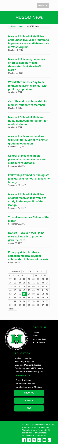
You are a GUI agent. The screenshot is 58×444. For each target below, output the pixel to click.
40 (33, 286)
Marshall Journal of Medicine (29, 387)
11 (22, 275)
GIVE (29, 408)
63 (15, 298)
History (36, 332)
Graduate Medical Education (28, 365)
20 (24, 279)
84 (29, 305)
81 (15, 305)
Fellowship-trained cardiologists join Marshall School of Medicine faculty (29, 179)
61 (47, 294)
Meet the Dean (40, 339)
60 (43, 294)
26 (10, 283)
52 (47, 290)
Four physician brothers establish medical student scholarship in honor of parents (28, 256)
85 (33, 305)
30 (29, 283)
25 (47, 279)
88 (47, 305)
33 (43, 283)
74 (24, 301)
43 (47, 286)
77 (38, 301)
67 (33, 298)
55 (20, 294)
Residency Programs (24, 361)
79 (47, 301)
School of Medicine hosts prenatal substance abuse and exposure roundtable (27, 159)
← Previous (15, 272)
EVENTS (29, 400)
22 (33, 279)
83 (24, 305)
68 (38, 298)
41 (38, 286)
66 (29, 298)
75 (29, 301)
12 (27, 275)
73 (20, 301)
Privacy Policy (40, 433)
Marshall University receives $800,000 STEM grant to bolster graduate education (28, 140)
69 (43, 298)
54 (15, 294)
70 (47, 298)
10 (18, 275)
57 (29, 294)
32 (38, 283)
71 (10, 301)
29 (24, 283)
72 (15, 301)
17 (10, 279)
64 (20, 298)
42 (43, 286)
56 (24, 294)
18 (15, 279)
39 (29, 286)
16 (45, 275)
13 (31, 275)
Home (12, 26)
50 (38, 290)
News (21, 26)
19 (20, 279)
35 (10, 286)
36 (15, 286)
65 (24, 298)
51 (43, 290)
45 (15, 290)
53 (10, 294)
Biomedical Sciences (25, 383)
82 (20, 305)
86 (38, 305)
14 (36, 275)
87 (43, 305)
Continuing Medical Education (29, 368)
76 (33, 301)
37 (20, 286)
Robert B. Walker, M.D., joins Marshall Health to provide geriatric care (26, 237)
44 (10, 290)
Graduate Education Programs (29, 371)
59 (38, 294)
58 (33, 294)
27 (15, 283)
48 (29, 290)
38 (24, 286)
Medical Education (23, 358)
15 (40, 275)
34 (47, 283)
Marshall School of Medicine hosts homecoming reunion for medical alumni (28, 121)
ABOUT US (29, 393)
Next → (12, 309)
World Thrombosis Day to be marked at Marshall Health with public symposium (27, 86)
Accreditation (39, 342)
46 (20, 290)
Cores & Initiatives (23, 380)
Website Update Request (34, 430)
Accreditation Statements (34, 435)
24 (43, 279)
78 (43, 301)
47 (24, 290)
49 (33, 290)
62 (10, 298)
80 (10, 305)
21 (29, 279)
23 (38, 279)
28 (20, 283)
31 (33, 283)
